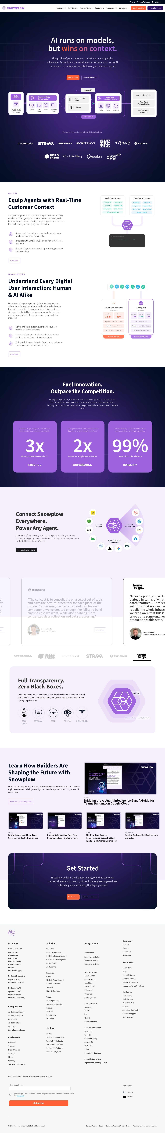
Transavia (11, 1046)
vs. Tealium (12, 1026)
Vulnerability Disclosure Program (145, 1126)
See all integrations (92, 1059)
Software (49, 987)
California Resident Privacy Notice (118, 1126)
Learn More (14, 260)
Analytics (49, 1011)
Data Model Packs (15, 964)
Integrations (127, 996)
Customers (99, 8)
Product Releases (143, 2)
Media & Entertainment (55, 980)
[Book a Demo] (138, 8)
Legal (101, 1126)
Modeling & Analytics (16, 976)
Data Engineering (52, 1001)
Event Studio (13, 958)
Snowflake (88, 1035)
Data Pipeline (13, 955)
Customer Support (129, 1014)
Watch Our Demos (89, 77)
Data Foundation (15, 949)
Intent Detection (14, 995)
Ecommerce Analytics (16, 982)
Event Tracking (13, 952)
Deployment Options (54, 1048)
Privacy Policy (91, 1126)
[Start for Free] (155, 8)
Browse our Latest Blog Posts (21, 801)
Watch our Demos (90, 897)
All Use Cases (51, 963)
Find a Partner (127, 999)
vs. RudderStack (14, 1023)
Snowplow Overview (130, 982)
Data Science (51, 1015)
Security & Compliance (54, 1044)
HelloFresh (12, 1043)
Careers (125, 948)
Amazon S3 (88, 1042)
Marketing (50, 1019)
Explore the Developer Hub (95, 1063)
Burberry (11, 1061)
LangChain (88, 983)
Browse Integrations (26, 550)
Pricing (132, 2)
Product (49, 1008)
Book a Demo (73, 77)
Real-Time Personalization (56, 956)
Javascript (88, 1007)
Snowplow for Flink (91, 964)
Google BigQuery (90, 1038)
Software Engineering (54, 1004)
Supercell (11, 1053)
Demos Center (127, 1017)
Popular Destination (92, 1028)
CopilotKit (88, 990)
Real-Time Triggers (15, 970)
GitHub (125, 1006)
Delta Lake (88, 1046)
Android (87, 1011)
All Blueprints (51, 967)
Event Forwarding (15, 961)
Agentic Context (14, 992)
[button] (61, 8)
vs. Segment (13, 1019)
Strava (10, 1057)
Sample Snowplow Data (55, 1037)
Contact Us (126, 952)
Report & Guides (128, 975)
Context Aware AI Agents (56, 960)
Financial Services (53, 991)
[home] (13, 8)
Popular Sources (90, 1003)
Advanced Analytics (53, 952)
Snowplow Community (130, 1010)
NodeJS (87, 1018)
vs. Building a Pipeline (16, 1012)
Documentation (128, 1003)
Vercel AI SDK (89, 987)
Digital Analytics (14, 979)
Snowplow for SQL (91, 961)
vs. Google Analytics (15, 1016)
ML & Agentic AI (14, 988)
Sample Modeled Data (54, 1041)
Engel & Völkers (14, 1050)
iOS (85, 1014)
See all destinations (92, 1053)
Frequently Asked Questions (133, 986)
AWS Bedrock (89, 976)
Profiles (11, 967)
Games (48, 976)
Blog (124, 971)
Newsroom (126, 955)
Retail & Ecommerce (53, 984)
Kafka (86, 1049)
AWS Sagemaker (90, 997)
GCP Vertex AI (89, 979)
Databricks (88, 994)
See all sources (90, 1022)
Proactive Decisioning (16, 998)
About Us (126, 944)
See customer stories (16, 1064)
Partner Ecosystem (53, 1052)
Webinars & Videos (129, 979)
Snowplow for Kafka (91, 957)
